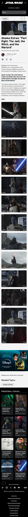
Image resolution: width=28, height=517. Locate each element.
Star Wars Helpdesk (14, 510)
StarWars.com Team (11, 54)
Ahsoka (13, 68)
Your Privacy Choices (14, 515)
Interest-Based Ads (14, 512)
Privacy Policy (14, 500)
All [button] (5, 12)
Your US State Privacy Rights (14, 505)
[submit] (25, 3)
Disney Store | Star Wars (14, 508)
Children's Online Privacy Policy (14, 503)
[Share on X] (6, 59)
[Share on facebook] (2, 59)
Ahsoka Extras (8, 384)
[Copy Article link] (10, 59)
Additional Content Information (14, 498)
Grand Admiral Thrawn (17, 90)
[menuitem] (2, 3)
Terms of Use (14, 495)
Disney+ (15, 71)
